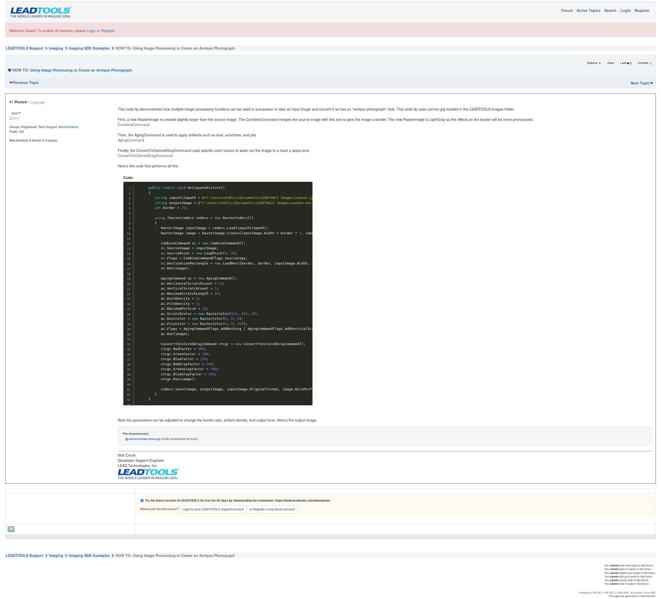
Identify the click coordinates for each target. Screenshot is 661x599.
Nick (15, 113)
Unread (643, 62)
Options (592, 62)
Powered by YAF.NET (590, 592)
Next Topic (640, 82)
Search (611, 10)
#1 (11, 101)
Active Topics (589, 10)
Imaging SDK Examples (89, 48)
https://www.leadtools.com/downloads (302, 500)
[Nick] (14, 117)
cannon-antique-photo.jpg (144, 439)
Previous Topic (26, 82)
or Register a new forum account (272, 509)
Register (642, 10)
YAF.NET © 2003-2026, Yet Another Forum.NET (630, 592)
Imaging (56, 48)
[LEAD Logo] (148, 473)
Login (626, 10)
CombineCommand (133, 124)
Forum (567, 10)
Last (623, 62)
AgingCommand (131, 140)
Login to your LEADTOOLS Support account (213, 509)
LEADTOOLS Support (24, 48)
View (610, 62)
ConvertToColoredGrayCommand (145, 155)
